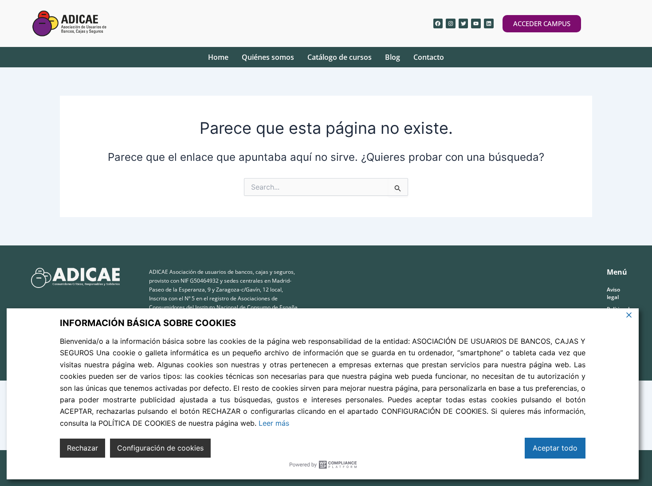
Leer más (274, 423)
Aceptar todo (555, 447)
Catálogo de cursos (339, 57)
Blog (392, 57)
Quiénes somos (268, 57)
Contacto (428, 57)
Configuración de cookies (160, 447)
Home (218, 57)
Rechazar (82, 447)
